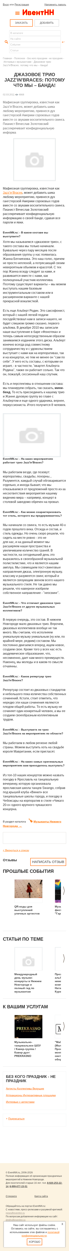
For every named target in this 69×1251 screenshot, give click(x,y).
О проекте (11, 1196)
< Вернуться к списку (16, 850)
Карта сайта (41, 1196)
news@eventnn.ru (15, 1213)
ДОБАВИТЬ (47, 22)
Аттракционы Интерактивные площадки (31, 1095)
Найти (6, 42)
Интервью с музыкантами (17, 62)
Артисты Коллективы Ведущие (25, 1088)
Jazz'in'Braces (12, 192)
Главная (7, 58)
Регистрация (22, 4)
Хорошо (34, 1241)
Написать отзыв (48, 862)
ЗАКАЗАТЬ (21, 22)
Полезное (19, 58)
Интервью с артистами (20, 1101)
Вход (6, 4)
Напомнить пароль (55, 4)
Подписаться (16, 1118)
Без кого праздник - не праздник (44, 58)
